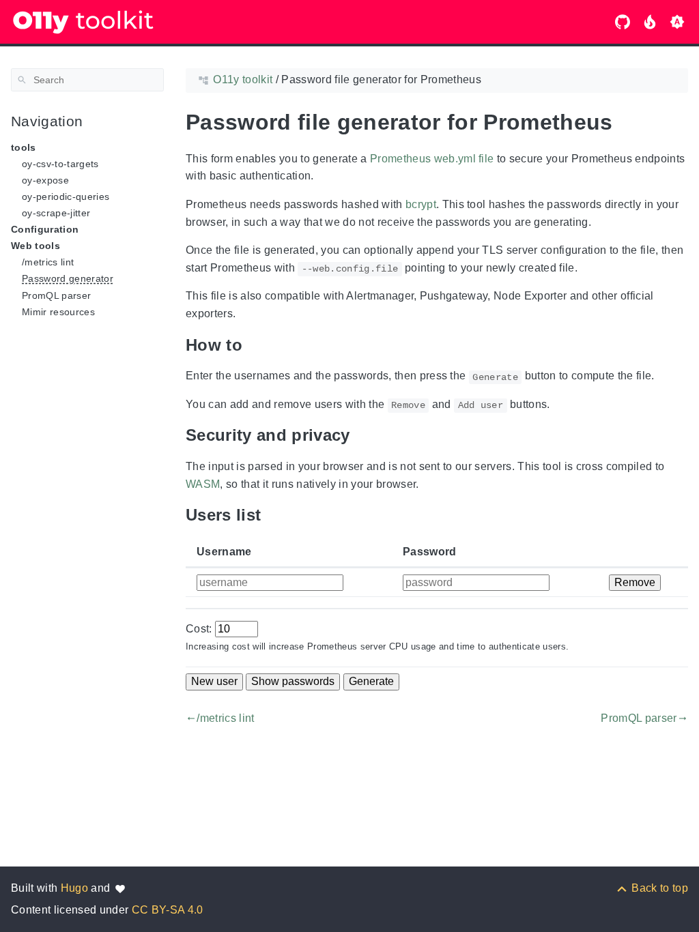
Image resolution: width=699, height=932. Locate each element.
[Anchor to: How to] (252, 345)
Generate (371, 681)
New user (214, 681)
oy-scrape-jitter (56, 212)
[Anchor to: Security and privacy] (360, 435)
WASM (203, 484)
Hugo (74, 888)
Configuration (45, 229)
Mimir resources (58, 311)
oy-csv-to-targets (60, 163)
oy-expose (45, 180)
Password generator (67, 278)
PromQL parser (56, 295)
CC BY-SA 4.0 (167, 910)
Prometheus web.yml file (432, 158)
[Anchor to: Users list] (271, 515)
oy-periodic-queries (65, 196)
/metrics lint (48, 262)
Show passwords (292, 681)
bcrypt (420, 204)
